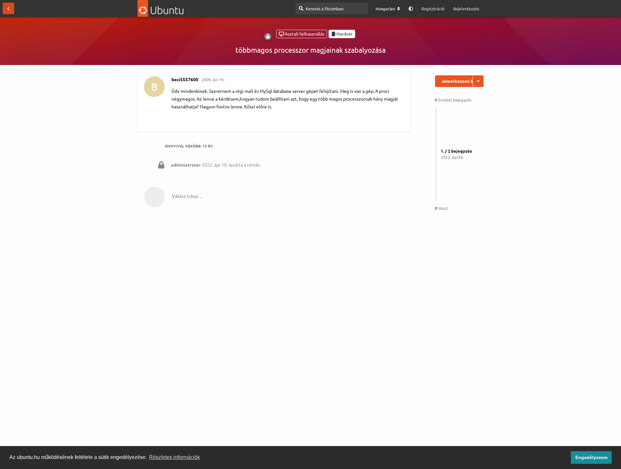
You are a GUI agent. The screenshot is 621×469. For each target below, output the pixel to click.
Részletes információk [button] (174, 457)
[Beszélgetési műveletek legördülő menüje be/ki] (478, 81)
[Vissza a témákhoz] (8, 8)
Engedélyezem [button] (591, 457)
